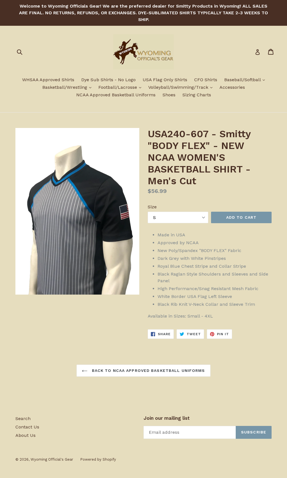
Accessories (232, 87)
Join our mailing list (167, 418)
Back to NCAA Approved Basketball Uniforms (147, 370)
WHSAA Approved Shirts (48, 79)
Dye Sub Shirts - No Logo (108, 79)
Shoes (169, 94)
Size (152, 206)
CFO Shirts (205, 79)
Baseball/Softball (246, 79)
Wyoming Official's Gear (52, 459)
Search (23, 418)
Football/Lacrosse (121, 87)
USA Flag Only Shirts (165, 79)
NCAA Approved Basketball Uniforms (116, 94)
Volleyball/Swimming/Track (181, 87)
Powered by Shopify (98, 459)
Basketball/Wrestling (68, 87)
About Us (25, 435)
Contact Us (27, 427)
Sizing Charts (196, 94)
